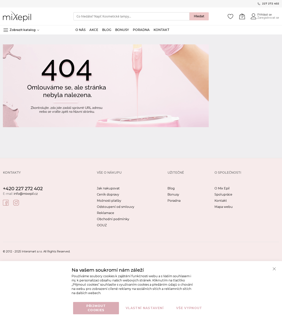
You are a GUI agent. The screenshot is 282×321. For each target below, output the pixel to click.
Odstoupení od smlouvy (115, 207)
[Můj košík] (242, 16)
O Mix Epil (222, 188)
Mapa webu (223, 207)
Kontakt (220, 200)
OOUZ (102, 225)
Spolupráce (223, 194)
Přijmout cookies (96, 308)
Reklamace (105, 213)
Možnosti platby (109, 200)
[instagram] (16, 202)
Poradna (174, 200)
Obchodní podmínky (113, 219)
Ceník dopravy (108, 194)
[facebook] (6, 202)
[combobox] (131, 16)
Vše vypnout (189, 308)
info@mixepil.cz (26, 194)
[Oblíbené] (230, 16)
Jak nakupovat (108, 188)
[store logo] (17, 16)
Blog (171, 188)
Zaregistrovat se (268, 17)
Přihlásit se (264, 14)
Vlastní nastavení (145, 308)
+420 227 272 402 (23, 188)
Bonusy (173, 194)
